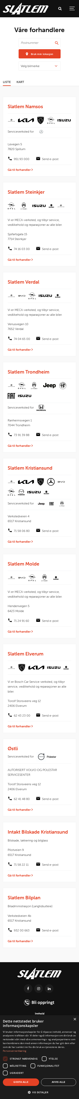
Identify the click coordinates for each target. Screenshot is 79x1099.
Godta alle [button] (20, 1082)
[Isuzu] (64, 120)
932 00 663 (22, 930)
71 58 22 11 (21, 864)
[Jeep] (49, 385)
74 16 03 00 (22, 249)
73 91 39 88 (21, 435)
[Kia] (26, 120)
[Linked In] (49, 988)
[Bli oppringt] (39, 1007)
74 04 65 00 (22, 339)
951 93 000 (21, 159)
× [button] (74, 1019)
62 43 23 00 (22, 715)
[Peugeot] (40, 120)
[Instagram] (38, 988)
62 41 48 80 (22, 799)
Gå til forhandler (19, 170)
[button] (39, 1092)
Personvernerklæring (14, 1050)
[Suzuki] (51, 206)
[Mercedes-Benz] (51, 482)
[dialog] (39, 1057)
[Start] (39, 980)
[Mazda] (21, 492)
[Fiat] (11, 396)
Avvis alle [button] (58, 1082)
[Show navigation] (72, 8)
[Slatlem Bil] (26, 8)
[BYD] (22, 296)
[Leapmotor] (11, 120)
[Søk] (59, 8)
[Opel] (51, 120)
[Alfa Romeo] (63, 385)
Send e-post (50, 159)
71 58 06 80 (22, 531)
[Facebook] (28, 988)
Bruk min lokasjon (41, 54)
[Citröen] (24, 205)
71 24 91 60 (21, 621)
